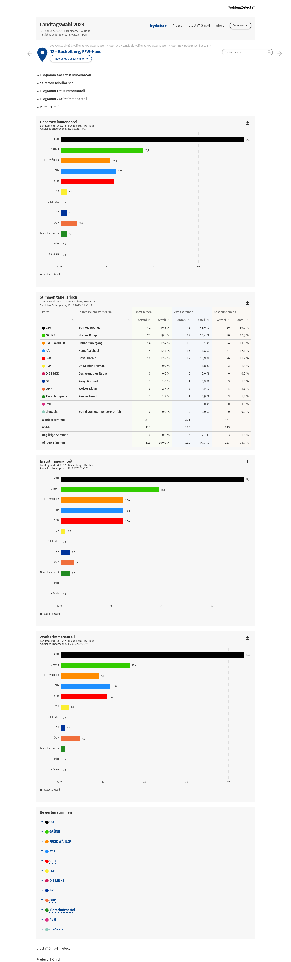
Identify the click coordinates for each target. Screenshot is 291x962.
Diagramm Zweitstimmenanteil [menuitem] (63, 99)
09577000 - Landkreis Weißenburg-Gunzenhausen (138, 45)
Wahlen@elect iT (241, 7)
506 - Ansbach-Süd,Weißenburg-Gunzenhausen (77, 45)
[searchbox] (247, 52)
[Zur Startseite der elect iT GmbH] (91, 8)
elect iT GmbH (199, 25)
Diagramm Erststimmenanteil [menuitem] (62, 91)
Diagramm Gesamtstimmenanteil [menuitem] (65, 75)
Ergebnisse (158, 25)
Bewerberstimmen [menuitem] (54, 107)
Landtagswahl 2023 (62, 25)
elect (220, 25)
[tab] (145, 822)
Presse (178, 25)
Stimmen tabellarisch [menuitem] (56, 83)
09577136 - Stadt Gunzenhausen (189, 45)
